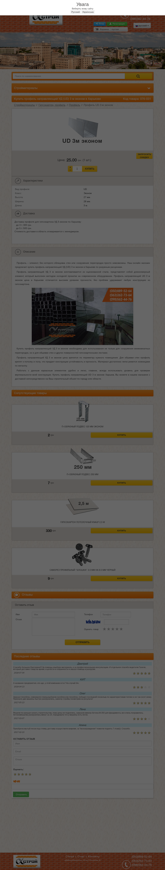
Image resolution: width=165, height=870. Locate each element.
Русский (75, 12)
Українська (88, 12)
